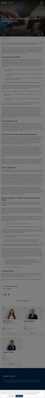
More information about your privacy (31, 393)
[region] (22, 394)
